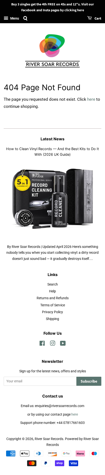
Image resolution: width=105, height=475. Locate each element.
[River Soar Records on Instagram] (52, 344)
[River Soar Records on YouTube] (63, 344)
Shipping (52, 319)
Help (52, 291)
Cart (97, 18)
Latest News (52, 138)
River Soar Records (49, 439)
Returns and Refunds (53, 298)
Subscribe (89, 381)
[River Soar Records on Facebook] (42, 344)
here (91, 99)
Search (52, 284)
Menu (14, 18)
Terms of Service (52, 305)
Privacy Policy (52, 312)
